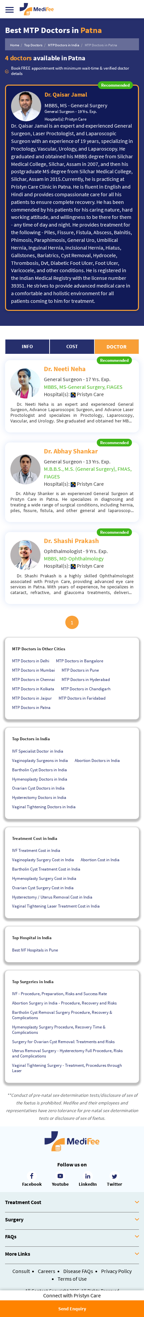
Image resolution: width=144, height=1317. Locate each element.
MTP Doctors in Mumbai (33, 670)
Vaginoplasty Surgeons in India (40, 760)
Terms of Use (72, 1278)
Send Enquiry (72, 1309)
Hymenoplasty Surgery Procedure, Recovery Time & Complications (58, 1029)
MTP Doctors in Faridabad (82, 698)
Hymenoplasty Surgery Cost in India (44, 878)
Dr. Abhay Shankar (71, 451)
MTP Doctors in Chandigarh (86, 689)
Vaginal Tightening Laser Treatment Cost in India (56, 906)
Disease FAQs (78, 1271)
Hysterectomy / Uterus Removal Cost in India (52, 897)
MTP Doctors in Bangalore (79, 661)
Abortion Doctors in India (97, 760)
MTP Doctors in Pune (80, 670)
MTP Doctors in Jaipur (32, 698)
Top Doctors (33, 45)
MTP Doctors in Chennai (33, 679)
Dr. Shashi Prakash (71, 540)
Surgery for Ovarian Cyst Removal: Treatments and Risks (63, 1041)
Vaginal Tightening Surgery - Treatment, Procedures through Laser (67, 1067)
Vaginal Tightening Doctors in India (44, 807)
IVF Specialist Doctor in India (37, 751)
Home (14, 45)
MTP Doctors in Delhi (30, 661)
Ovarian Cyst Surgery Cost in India (43, 888)
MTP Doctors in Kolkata (33, 689)
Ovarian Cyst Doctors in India (38, 788)
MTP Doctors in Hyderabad (86, 679)
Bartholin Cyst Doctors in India (39, 770)
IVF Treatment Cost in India (36, 850)
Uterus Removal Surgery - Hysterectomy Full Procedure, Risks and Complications (67, 1053)
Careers (46, 1271)
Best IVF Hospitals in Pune (35, 950)
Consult (21, 1271)
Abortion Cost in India (100, 860)
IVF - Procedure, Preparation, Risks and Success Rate (59, 993)
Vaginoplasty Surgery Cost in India (43, 860)
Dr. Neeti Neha (65, 368)
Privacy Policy (116, 1271)
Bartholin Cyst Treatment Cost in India (46, 869)
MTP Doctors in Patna (31, 707)
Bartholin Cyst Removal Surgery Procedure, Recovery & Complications (62, 1014)
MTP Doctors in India (63, 45)
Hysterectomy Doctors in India (39, 797)
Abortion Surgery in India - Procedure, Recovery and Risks (64, 1003)
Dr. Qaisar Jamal (66, 94)
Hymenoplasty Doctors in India (39, 779)
